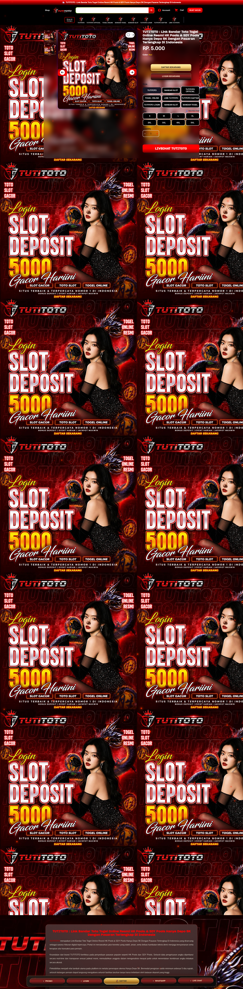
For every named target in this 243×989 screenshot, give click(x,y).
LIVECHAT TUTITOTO (171, 148)
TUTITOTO (55, 941)
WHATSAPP (160, 980)
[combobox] (112, 10)
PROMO (49, 980)
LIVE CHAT (197, 981)
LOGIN (86, 980)
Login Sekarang (171, 76)
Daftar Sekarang (171, 67)
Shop (47, 10)
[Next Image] (132, 72)
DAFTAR (123, 980)
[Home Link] (62, 10)
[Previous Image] (62, 72)
